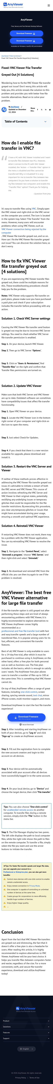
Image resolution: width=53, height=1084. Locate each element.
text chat (37, 695)
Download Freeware (24, 33)
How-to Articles (15, 56)
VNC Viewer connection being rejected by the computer (24, 231)
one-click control (29, 691)
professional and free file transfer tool (20, 631)
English (25, 1049)
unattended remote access (20, 809)
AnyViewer (5, 56)
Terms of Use (34, 1078)
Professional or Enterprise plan (15, 872)
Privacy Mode (34, 886)
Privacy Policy (20, 1078)
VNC (34, 208)
